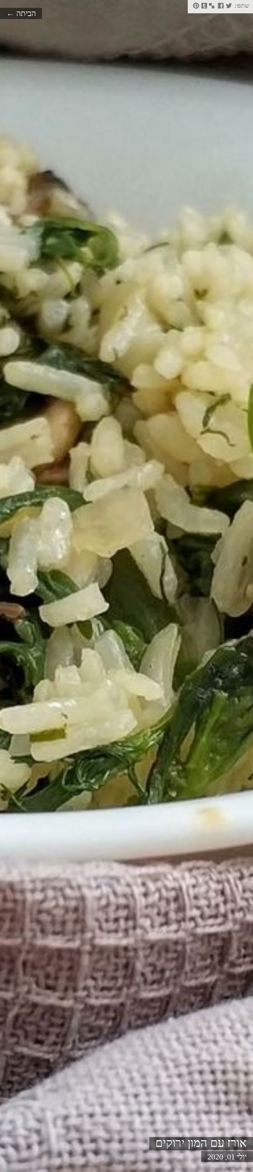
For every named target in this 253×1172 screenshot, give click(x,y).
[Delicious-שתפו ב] (211, 7)
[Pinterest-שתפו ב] (195, 7)
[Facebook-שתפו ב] (220, 7)
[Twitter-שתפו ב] (228, 7)
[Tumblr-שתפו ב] (203, 7)
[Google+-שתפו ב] (215, 7)
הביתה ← (21, 13)
